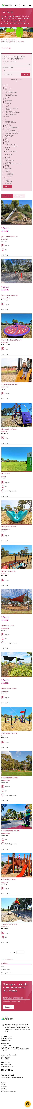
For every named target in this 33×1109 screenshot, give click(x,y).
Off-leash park (8, 181)
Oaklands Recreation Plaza (10, 831)
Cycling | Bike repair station (11, 127)
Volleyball (7, 147)
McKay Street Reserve (8, 527)
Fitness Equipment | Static (11, 133)
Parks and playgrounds (8, 42)
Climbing (7, 159)
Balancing (7, 157)
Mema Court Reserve (8, 571)
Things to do (11, 40)
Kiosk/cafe (7, 98)
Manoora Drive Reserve (9, 429)
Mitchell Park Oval (7, 626)
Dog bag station (9, 94)
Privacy (3, 1088)
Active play (7, 156)
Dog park (7, 180)
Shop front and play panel (11, 108)
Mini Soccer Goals (9, 135)
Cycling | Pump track (10, 129)
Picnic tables (8, 102)
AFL (6, 119)
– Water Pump (9, 173)
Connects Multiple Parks (11, 92)
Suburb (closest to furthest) (9, 61)
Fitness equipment (9, 160)
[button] (28, 1104)
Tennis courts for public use (11, 146)
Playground (8, 103)
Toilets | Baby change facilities (12, 112)
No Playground (8, 100)
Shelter (6, 106)
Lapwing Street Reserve (9, 384)
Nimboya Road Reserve (9, 733)
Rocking (7, 165)
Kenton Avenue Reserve (9, 295)
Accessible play (8, 154)
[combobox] (16, 64)
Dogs (2, 966)
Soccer (6, 143)
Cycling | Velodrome (10, 130)
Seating (7, 105)
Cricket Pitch (8, 126)
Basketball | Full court (10, 122)
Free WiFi (7, 97)
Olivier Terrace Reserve (9, 924)
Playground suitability (8, 67)
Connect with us (6, 1043)
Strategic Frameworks (7, 973)
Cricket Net (7, 124)
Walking (7, 149)
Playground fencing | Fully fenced (13, 163)
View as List (7, 196)
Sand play (7, 167)
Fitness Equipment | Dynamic (12, 132)
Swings (6, 170)
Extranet (3, 1084)
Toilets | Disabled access (11, 114)
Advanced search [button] (17, 80)
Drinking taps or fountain (11, 95)
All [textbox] (4, 64)
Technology (8, 109)
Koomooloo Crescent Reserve (11, 340)
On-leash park (8, 183)
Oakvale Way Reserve (8, 879)
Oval (6, 138)
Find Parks (4, 963)
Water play (7, 171)
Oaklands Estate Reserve (9, 778)
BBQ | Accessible (9, 91)
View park (4, 255)
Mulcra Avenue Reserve (9, 689)
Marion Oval (5, 474)
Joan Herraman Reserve (9, 237)
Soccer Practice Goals (10, 144)
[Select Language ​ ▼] (19, 5)
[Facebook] (2, 1071)
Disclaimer (3, 1086)
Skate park (7, 141)
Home (3, 40)
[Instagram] (6, 1071)
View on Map (19, 196)
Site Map (3, 1083)
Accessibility (4, 1090)
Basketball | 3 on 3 (9, 121)
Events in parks (5, 969)
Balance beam (8, 88)
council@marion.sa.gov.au (11, 1047)
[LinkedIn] (12, 1071)
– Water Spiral (9, 174)
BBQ (6, 89)
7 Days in (5, 229)
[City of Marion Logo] (6, 5)
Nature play (8, 162)
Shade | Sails (8, 168)
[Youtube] (9, 1071)
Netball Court (8, 136)
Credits (14, 1091)
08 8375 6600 (7, 1045)
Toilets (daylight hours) (10, 111)
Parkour (7, 140)
